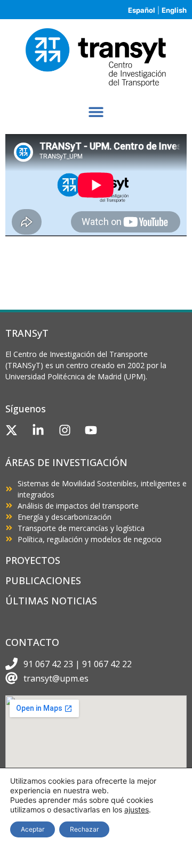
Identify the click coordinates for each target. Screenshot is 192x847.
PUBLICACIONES (43, 580)
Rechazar (84, 829)
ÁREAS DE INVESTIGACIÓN (66, 462)
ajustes (136, 809)
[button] (96, 111)
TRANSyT (27, 333)
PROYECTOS (32, 560)
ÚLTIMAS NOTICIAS (51, 600)
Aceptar (32, 829)
